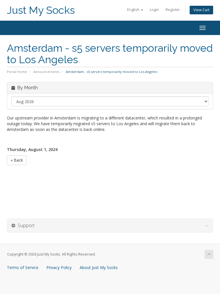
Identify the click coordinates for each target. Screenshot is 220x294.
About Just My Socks (99, 267)
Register (173, 9)
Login (154, 9)
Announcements (46, 71)
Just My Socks (41, 10)
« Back (17, 160)
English (133, 9)
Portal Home (17, 71)
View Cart (201, 9)
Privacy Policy (59, 267)
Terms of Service (22, 267)
